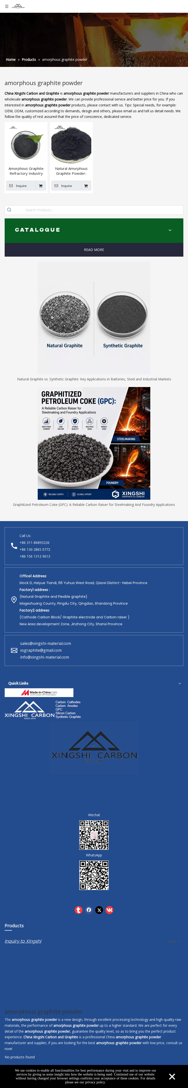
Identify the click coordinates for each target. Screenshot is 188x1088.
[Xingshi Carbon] (43, 709)
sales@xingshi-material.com (45, 643)
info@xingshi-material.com (44, 657)
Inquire (21, 186)
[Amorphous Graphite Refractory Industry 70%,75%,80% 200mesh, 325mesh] (26, 143)
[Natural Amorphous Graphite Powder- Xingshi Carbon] (71, 143)
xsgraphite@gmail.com (41, 650)
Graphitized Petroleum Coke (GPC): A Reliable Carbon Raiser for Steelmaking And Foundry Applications (94, 504)
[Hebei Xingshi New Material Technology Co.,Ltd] (39, 692)
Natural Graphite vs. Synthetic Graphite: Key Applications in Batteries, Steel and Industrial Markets (94, 379)
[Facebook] (89, 910)
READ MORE (94, 249)
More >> (174, 941)
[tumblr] (78, 910)
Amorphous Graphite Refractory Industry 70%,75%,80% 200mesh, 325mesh (26, 171)
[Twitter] (99, 910)
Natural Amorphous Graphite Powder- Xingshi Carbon (71, 171)
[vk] (109, 910)
